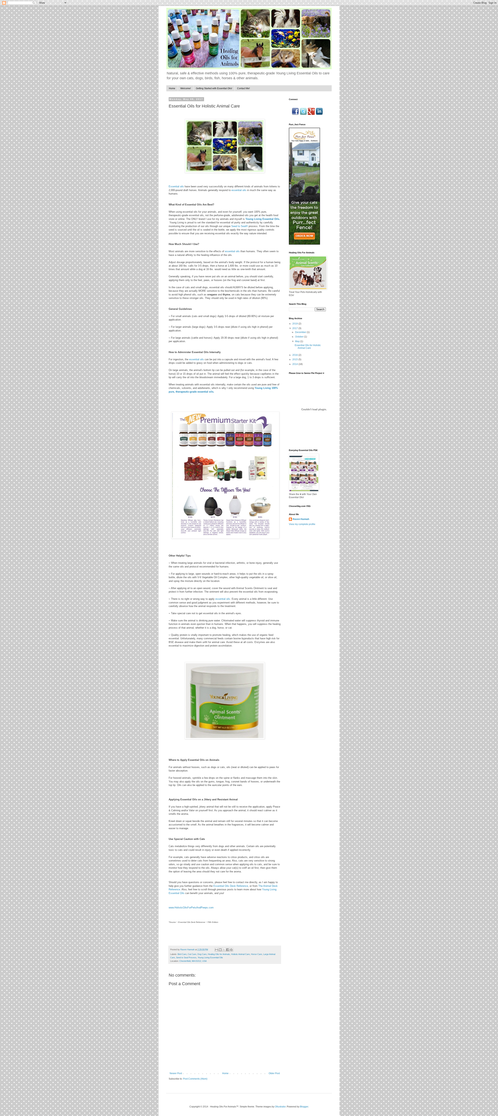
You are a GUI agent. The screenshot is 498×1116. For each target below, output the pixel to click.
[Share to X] (224, 950)
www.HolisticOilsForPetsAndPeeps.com (191, 907)
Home (172, 88)
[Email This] (216, 950)
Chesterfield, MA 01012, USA (193, 961)
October (299, 336)
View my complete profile (302, 524)
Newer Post (176, 1073)
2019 (295, 323)
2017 (295, 328)
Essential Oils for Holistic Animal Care (308, 346)
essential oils (238, 190)
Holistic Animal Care (240, 954)
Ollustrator (280, 1106)
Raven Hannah (301, 519)
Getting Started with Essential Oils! (214, 88)
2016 (295, 355)
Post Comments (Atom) (195, 1078)
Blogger (304, 1106)
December (301, 332)
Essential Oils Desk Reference (230, 885)
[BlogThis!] (220, 950)
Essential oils (176, 186)
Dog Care (202, 954)
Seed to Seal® (239, 226)
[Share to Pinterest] (231, 950)
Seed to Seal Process (186, 957)
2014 (295, 364)
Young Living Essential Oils (210, 957)
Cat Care (192, 954)
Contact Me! (243, 88)
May (297, 341)
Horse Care (256, 954)
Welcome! (185, 88)
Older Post (274, 1073)
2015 (295, 359)
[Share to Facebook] (228, 950)
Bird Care (182, 954)
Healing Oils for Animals (219, 954)
